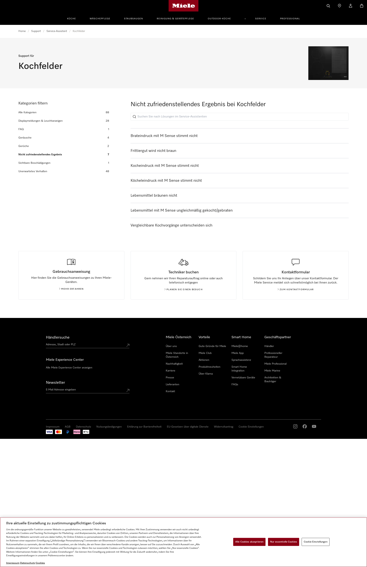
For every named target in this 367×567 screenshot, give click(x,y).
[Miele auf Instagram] (295, 426)
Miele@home (239, 346)
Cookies (40, 563)
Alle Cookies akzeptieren (249, 542)
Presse (170, 377)
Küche (71, 19)
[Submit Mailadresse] (127, 390)
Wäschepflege (100, 19)
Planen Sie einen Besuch (184, 289)
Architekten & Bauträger (272, 379)
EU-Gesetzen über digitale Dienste (188, 426)
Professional (290, 19)
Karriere (170, 370)
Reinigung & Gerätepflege (175, 19)
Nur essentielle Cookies (283, 542)
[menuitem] (73, 18)
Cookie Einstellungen (251, 426)
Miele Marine (272, 370)
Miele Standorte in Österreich (177, 355)
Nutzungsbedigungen (109, 426)
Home (22, 31)
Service (260, 19)
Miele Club (205, 353)
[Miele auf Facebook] (304, 426)
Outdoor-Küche (219, 19)
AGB (68, 426)
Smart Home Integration (239, 369)
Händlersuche (58, 337)
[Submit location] (127, 345)
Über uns (171, 346)
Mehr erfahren (72, 289)
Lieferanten (172, 384)
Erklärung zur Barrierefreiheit (144, 426)
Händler (269, 346)
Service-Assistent (56, 31)
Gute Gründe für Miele (212, 346)
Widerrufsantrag (223, 426)
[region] (183, 542)
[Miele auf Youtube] (314, 426)
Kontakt (170, 391)
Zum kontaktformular (297, 289)
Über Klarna (206, 373)
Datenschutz (83, 426)
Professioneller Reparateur (273, 355)
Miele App (237, 353)
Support (36, 31)
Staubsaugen (133, 19)
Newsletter (55, 383)
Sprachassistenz (241, 360)
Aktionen (204, 360)
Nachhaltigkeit (174, 364)
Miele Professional (275, 364)
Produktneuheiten (209, 367)
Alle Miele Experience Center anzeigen (69, 367)
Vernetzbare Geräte (243, 377)
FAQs (234, 384)
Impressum (52, 426)
